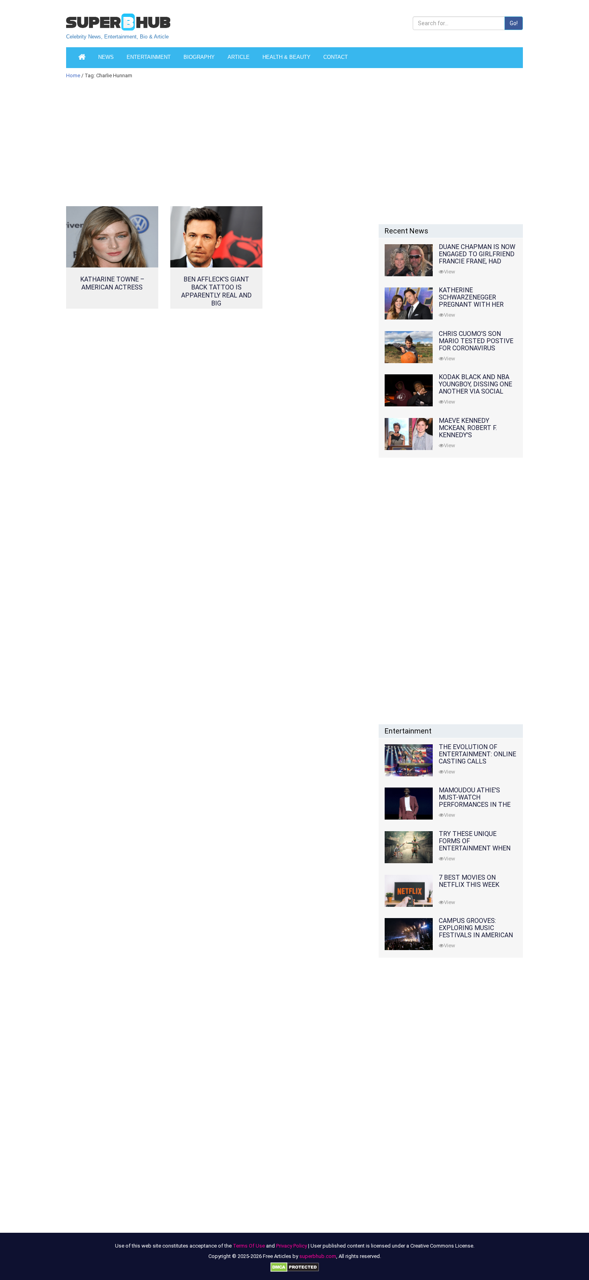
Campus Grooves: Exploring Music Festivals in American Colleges (476, 931)
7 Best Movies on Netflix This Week (469, 881)
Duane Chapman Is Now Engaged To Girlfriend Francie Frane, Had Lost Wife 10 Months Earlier (477, 261)
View (449, 272)
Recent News (406, 231)
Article (239, 57)
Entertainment (149, 57)
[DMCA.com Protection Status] (294, 1267)
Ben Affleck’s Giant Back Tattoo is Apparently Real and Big (216, 291)
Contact (335, 57)
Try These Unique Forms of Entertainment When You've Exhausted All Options (474, 848)
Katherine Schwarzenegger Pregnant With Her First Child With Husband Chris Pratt (474, 304)
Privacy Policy (291, 1246)
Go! (514, 23)
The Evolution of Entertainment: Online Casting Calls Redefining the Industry (477, 761)
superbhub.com (317, 1256)
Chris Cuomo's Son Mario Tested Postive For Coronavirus (476, 341)
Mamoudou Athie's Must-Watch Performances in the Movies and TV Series (474, 801)
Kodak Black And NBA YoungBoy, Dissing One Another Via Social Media (475, 387)
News (106, 57)
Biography (199, 57)
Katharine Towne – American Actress (112, 283)
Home (73, 75)
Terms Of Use (249, 1246)
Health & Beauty (286, 57)
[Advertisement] (216, 148)
